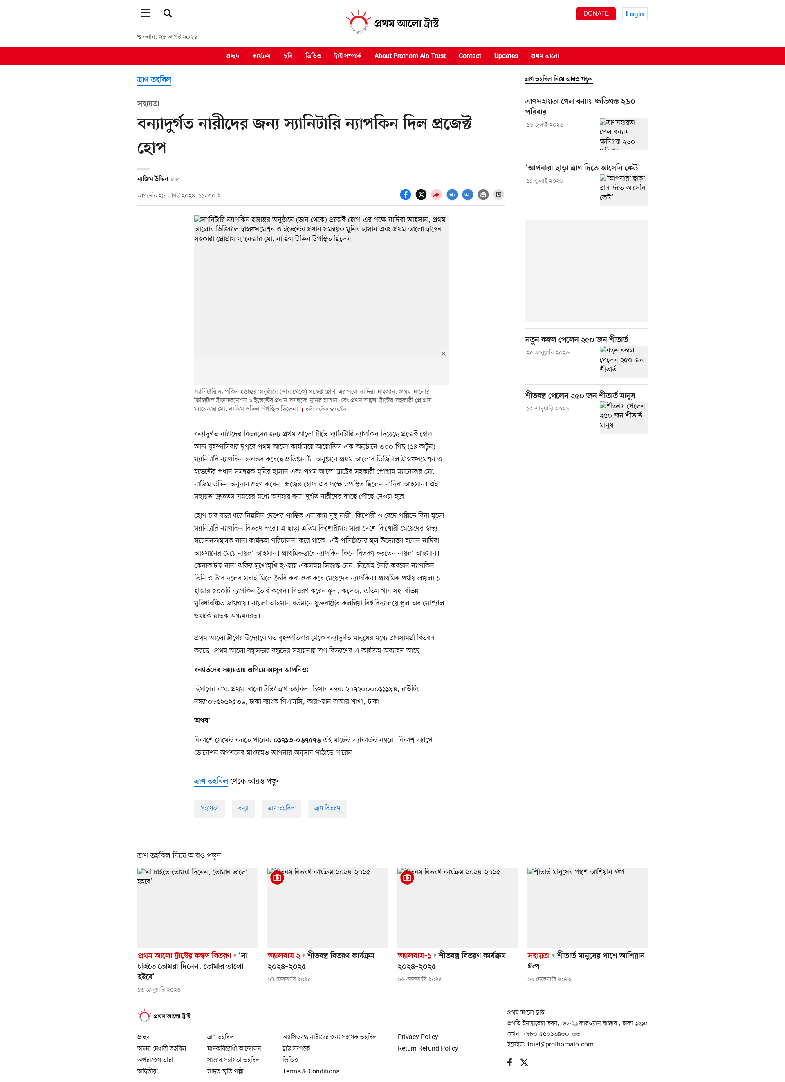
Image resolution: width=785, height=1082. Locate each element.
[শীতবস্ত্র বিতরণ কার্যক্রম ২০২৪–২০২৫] (327, 908)
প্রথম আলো (545, 56)
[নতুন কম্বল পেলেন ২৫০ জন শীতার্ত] (624, 362)
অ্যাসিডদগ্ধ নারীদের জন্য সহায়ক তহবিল (330, 1034)
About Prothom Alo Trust (410, 56)
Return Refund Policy (428, 1045)
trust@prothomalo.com (560, 1044)
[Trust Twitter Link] (528, 1064)
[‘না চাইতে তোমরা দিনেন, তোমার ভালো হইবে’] (197, 908)
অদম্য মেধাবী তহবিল (161, 1045)
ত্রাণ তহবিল (154, 80)
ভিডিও (313, 56)
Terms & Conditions (311, 1068)
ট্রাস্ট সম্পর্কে (347, 56)
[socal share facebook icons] (407, 199)
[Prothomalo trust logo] (168, 1021)
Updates (506, 56)
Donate (596, 13)
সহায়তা (210, 808)
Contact (470, 56)
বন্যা (243, 808)
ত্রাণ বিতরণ (327, 808)
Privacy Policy (418, 1034)
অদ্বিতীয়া (147, 1068)
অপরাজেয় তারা (155, 1056)
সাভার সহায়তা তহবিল (233, 1056)
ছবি (288, 56)
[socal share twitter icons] (422, 199)
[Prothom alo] (392, 33)
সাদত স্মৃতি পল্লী (225, 1068)
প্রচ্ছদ (232, 56)
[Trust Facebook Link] (513, 1064)
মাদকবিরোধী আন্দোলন (234, 1045)
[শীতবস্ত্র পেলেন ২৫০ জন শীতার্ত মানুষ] (624, 417)
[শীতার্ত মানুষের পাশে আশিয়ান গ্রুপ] (587, 908)
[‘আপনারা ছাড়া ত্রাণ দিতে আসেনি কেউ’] (624, 190)
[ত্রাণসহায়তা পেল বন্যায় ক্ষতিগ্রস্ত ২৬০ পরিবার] (624, 134)
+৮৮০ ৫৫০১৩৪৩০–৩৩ (551, 1034)
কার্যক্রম (261, 56)
